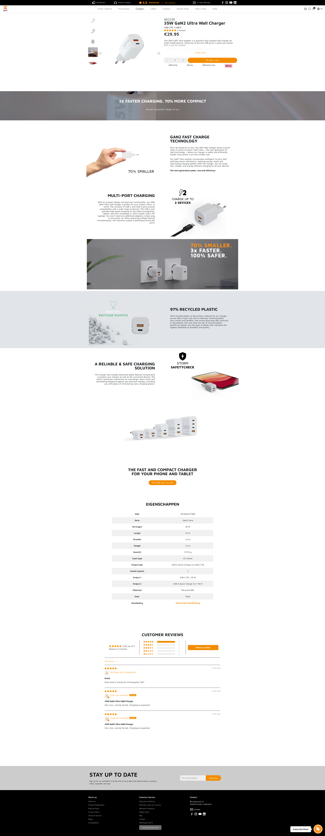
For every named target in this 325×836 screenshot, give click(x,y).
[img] (111, 668)
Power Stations (105, 9)
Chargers (140, 9)
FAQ (140, 816)
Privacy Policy (93, 812)
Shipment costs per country (150, 805)
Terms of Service (94, 816)
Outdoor (166, 9)
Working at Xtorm (146, 823)
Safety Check (144, 812)
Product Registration (96, 805)
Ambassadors (93, 823)
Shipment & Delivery (147, 801)
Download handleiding (188, 603)
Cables (153, 9)
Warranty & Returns (147, 808)
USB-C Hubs (200, 9)
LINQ (215, 9)
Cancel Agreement (150, 827)
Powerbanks (123, 9)
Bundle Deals (183, 9)
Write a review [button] (203, 647)
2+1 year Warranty (203, 2)
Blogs (90, 819)
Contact (142, 819)
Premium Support (124, 2)
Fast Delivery (100, 2)
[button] (170, 30)
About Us (92, 801)
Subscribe (213, 778)
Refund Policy (93, 808)
